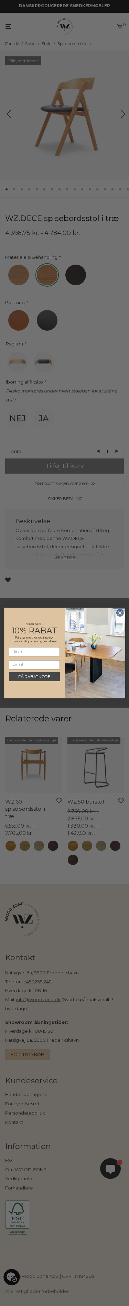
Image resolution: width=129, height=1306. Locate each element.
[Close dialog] (119, 613)
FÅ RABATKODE (34, 676)
